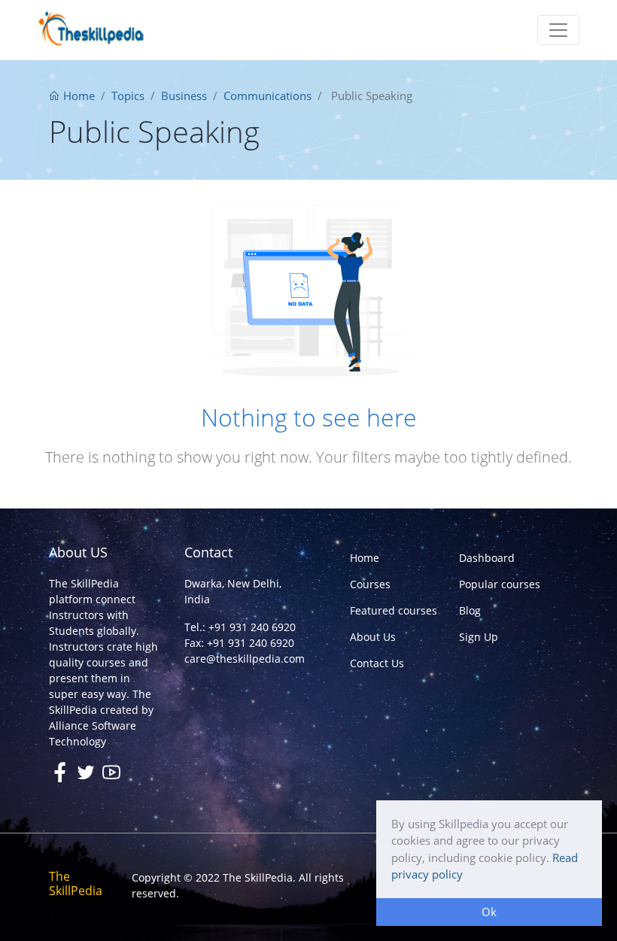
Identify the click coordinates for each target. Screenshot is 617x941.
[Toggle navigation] (558, 30)
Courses (370, 584)
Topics (127, 95)
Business (184, 95)
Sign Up (478, 637)
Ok (489, 911)
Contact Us (377, 663)
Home (77, 95)
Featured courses (393, 610)
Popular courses (499, 584)
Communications (267, 95)
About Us (373, 637)
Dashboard (487, 558)
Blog (470, 610)
